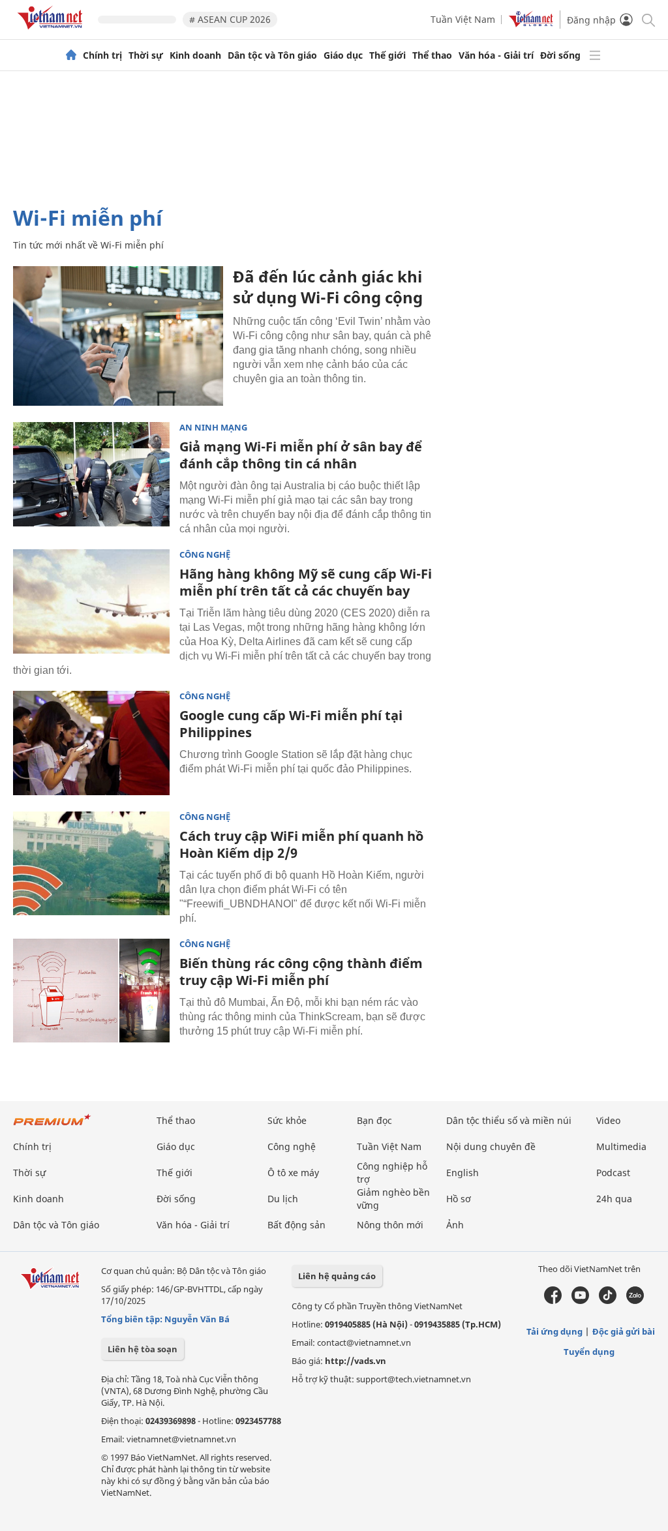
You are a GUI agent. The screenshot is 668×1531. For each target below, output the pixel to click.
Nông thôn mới (390, 1225)
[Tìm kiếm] (647, 19)
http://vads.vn (355, 1361)
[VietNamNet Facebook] (553, 1301)
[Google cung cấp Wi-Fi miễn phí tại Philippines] (91, 743)
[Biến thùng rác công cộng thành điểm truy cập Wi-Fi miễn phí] (91, 991)
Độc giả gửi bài (623, 1331)
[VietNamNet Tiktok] (607, 1301)
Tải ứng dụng (554, 1331)
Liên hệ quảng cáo (337, 1276)
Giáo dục (343, 55)
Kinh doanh (195, 55)
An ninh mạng (213, 427)
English (462, 1172)
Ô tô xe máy (293, 1172)
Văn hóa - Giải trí (496, 55)
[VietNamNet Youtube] (580, 1301)
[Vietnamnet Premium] (52, 1126)
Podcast (613, 1172)
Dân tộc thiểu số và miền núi (508, 1120)
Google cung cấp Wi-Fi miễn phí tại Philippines (290, 723)
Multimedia (621, 1146)
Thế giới (387, 55)
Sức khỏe (287, 1120)
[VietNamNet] (71, 55)
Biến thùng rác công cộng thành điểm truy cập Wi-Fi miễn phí (301, 971)
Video (608, 1120)
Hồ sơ (458, 1198)
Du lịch (282, 1198)
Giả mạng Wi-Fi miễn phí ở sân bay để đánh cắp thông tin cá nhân (300, 455)
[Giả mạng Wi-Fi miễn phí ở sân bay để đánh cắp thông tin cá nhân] (91, 474)
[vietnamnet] (52, 31)
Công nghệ (204, 555)
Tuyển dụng (589, 1351)
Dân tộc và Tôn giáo (272, 55)
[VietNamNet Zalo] (635, 1301)
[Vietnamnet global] (531, 24)
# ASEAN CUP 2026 (230, 19)
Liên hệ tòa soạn (142, 1349)
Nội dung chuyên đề (491, 1146)
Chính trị (102, 55)
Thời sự (146, 55)
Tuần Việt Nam (463, 19)
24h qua (614, 1198)
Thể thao (432, 55)
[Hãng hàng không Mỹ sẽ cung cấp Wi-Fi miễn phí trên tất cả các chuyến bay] (91, 601)
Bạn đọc (374, 1120)
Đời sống (560, 55)
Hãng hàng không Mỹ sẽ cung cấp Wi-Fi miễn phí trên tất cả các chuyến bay (305, 582)
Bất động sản (296, 1225)
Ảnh (455, 1225)
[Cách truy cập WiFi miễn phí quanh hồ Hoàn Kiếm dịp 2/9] (91, 863)
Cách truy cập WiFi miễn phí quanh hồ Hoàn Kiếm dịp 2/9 (301, 844)
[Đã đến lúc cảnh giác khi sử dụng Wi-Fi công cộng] (118, 336)
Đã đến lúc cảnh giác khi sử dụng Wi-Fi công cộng (328, 286)
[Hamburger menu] (595, 55)
